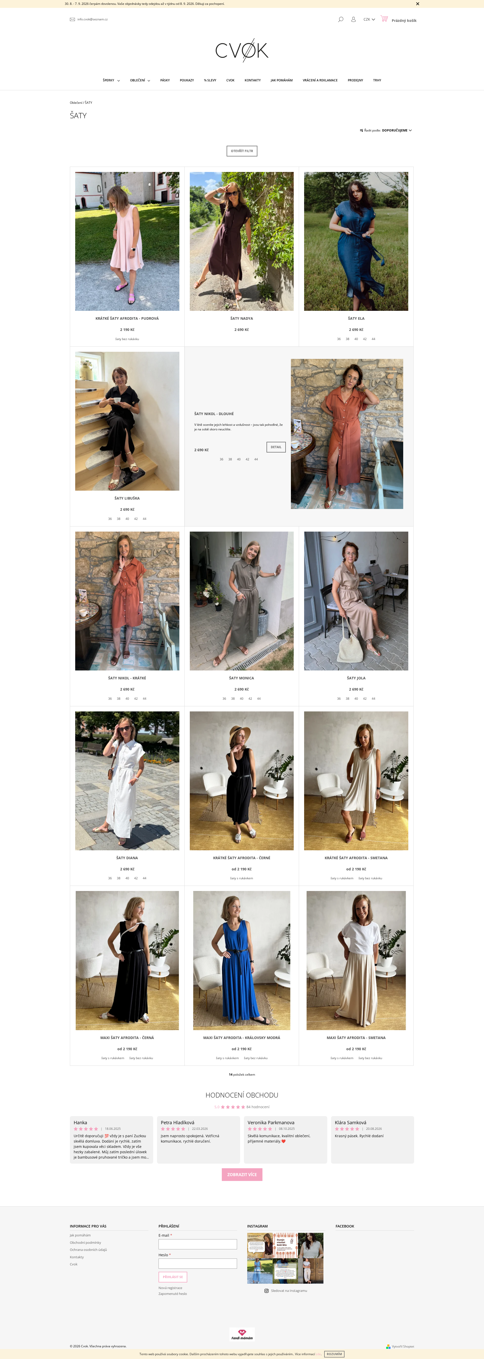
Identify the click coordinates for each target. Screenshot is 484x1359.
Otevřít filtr (242, 151)
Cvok (73, 1264)
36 (339, 339)
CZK (367, 19)
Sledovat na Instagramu (289, 1290)
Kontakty (77, 1257)
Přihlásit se (173, 1277)
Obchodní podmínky (85, 1242)
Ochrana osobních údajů (88, 1249)
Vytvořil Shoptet (403, 1346)
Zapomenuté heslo (173, 1293)
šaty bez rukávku (127, 339)
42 (365, 339)
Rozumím (334, 1354)
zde (318, 1354)
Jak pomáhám (80, 1235)
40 (356, 339)
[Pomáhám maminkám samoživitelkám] (242, 1334)
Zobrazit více (242, 1174)
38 (347, 339)
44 (373, 339)
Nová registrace (170, 1287)
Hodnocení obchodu (242, 1095)
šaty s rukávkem (241, 878)
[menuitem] (111, 80)
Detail (276, 447)
